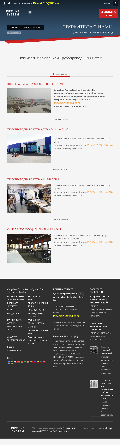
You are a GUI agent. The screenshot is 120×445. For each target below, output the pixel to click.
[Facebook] (4, 3)
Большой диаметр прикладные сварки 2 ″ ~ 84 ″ (37, 340)
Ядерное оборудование (14, 348)
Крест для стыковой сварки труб (106, 350)
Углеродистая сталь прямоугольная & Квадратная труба (100, 299)
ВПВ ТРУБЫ (33, 326)
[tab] (60, 74)
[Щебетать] (9, 3)
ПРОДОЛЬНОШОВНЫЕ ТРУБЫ (38, 304)
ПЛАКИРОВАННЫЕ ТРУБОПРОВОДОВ (15, 298)
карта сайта (63, 431)
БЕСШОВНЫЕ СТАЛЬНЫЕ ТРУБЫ (36, 321)
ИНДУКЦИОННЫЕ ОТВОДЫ (35, 315)
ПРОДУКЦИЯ (13, 313)
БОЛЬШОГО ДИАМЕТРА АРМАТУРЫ (12, 306)
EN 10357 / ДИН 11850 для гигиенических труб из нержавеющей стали (108, 389)
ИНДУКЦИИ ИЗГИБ (36, 309)
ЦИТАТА (108, 13)
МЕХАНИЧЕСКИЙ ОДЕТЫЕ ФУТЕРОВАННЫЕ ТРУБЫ (14, 324)
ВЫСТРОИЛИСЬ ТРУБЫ (35, 298)
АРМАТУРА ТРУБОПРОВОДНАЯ (16, 338)
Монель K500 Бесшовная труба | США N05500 (99, 326)
